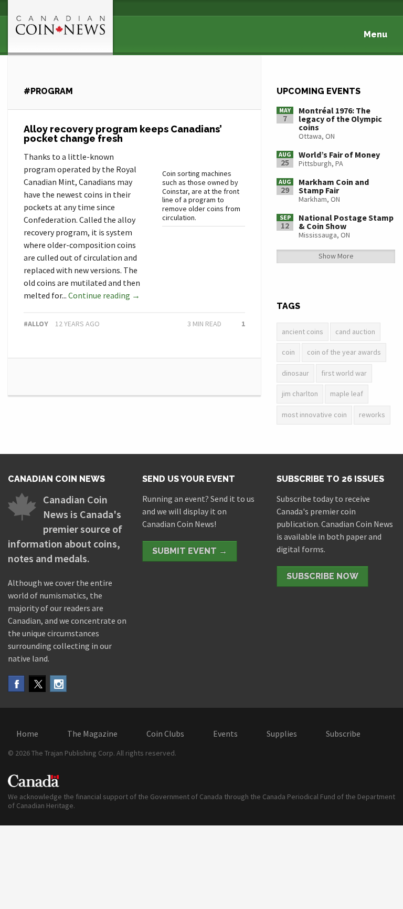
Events (225, 733)
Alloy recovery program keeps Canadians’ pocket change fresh (123, 133)
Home (27, 733)
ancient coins (302, 331)
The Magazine (92, 733)
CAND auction (355, 331)
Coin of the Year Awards (344, 352)
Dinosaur (295, 373)
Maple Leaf (346, 393)
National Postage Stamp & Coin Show (346, 221)
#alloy (36, 323)
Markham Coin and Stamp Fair (334, 186)
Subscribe (343, 733)
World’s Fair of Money (339, 154)
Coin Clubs (165, 733)
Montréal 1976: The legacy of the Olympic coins (340, 118)
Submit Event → (189, 551)
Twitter (37, 683)
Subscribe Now (322, 576)
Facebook (16, 683)
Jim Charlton (300, 393)
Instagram (58, 683)
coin (288, 352)
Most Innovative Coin (314, 414)
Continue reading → (104, 295)
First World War (344, 373)
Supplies (282, 733)
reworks (372, 414)
